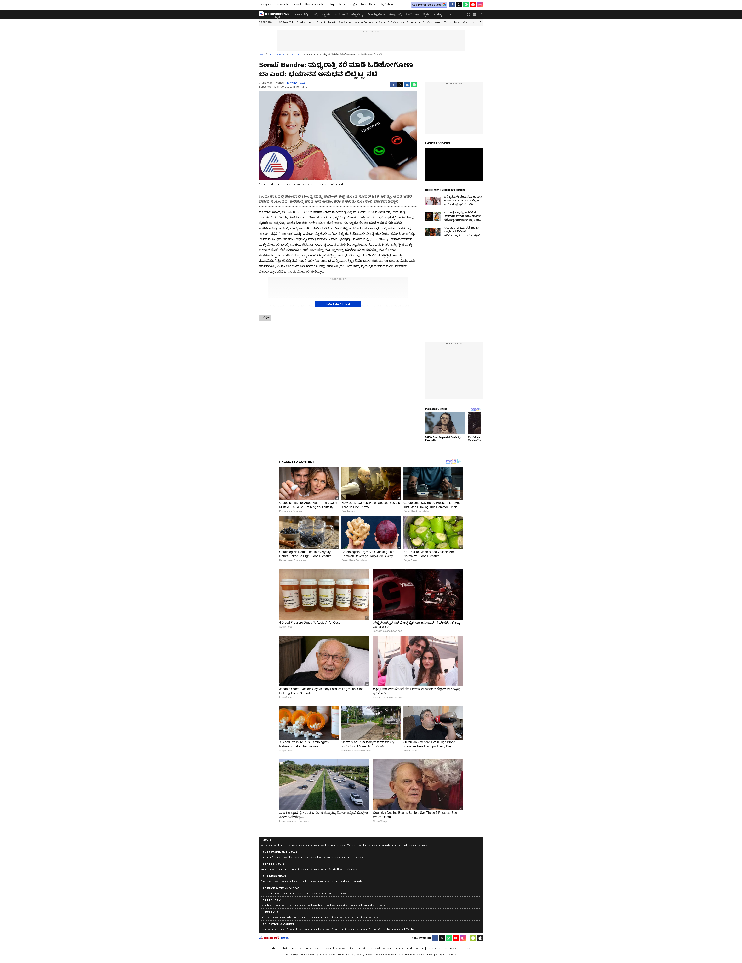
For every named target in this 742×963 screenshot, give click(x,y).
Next (480, 22)
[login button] (469, 14)
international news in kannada (409, 845)
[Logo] (275, 14)
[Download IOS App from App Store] (480, 938)
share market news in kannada (311, 881)
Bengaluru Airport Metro (437, 22)
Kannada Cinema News (274, 857)
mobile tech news (306, 893)
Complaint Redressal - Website (373, 948)
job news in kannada (273, 929)
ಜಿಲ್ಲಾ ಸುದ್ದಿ (395, 14)
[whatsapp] (466, 4)
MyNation (387, 4)
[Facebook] (452, 4)
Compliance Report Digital (442, 948)
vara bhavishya (321, 905)
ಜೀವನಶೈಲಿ (422, 14)
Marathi (373, 4)
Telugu (331, 4)
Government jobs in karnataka (349, 929)
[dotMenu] (449, 14)
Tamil (342, 4)
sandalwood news (329, 857)
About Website (280, 948)
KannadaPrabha (314, 4)
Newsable (283, 4)
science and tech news (332, 893)
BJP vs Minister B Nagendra (404, 22)
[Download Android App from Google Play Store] (473, 938)
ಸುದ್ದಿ (315, 14)
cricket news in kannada (305, 869)
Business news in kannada (276, 881)
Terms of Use (311, 948)
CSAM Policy (346, 948)
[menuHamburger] (475, 14)
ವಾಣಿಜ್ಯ (437, 14)
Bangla (353, 4)
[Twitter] (459, 4)
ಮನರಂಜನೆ (341, 14)
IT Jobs (410, 929)
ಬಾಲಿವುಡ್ (265, 317)
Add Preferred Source (426, 4)
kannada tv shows (352, 857)
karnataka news (315, 845)
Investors (464, 948)
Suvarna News (296, 82)
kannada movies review (303, 857)
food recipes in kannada (307, 917)
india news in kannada (377, 845)
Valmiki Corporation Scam (370, 22)
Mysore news (354, 845)
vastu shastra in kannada (346, 905)
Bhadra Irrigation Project (311, 22)
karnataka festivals (373, 905)
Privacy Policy (329, 948)
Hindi (363, 4)
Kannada (297, 4)
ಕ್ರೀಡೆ (409, 14)
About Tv (296, 948)
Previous (474, 22)
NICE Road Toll (285, 22)
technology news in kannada (277, 893)
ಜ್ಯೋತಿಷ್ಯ (357, 14)
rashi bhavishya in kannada (276, 905)
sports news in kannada (275, 869)
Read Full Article (338, 303)
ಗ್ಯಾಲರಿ (326, 14)
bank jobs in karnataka (316, 929)
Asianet (274, 937)
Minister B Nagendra (339, 22)
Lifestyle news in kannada (276, 917)
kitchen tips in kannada (365, 917)
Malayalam (266, 4)
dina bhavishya (302, 905)
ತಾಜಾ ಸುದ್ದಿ (301, 14)
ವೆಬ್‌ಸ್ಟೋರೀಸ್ (376, 14)
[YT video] (473, 4)
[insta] (480, 4)
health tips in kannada (337, 917)
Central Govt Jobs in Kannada (386, 929)
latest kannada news (292, 845)
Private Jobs (294, 929)
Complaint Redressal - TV (410, 948)
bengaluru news (336, 845)
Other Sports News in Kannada (339, 869)
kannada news (269, 845)
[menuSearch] (481, 14)
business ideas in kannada (346, 881)
